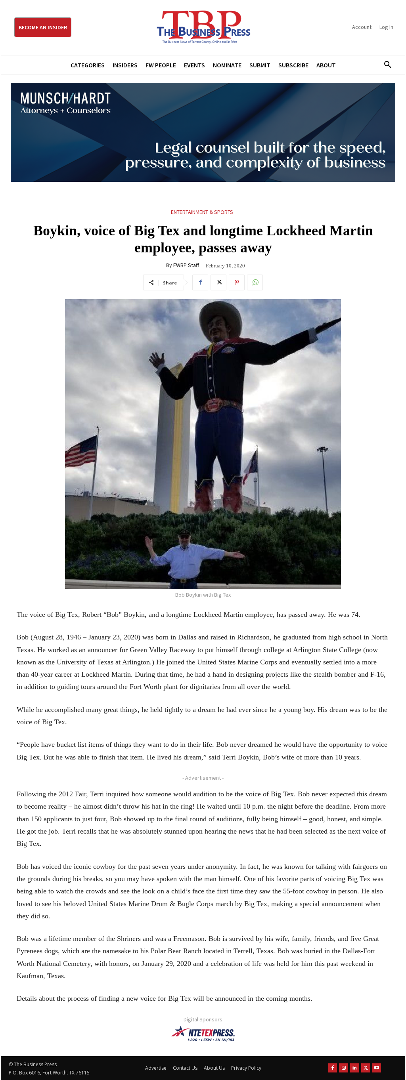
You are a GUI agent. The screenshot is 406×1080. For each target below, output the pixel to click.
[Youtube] (376, 1067)
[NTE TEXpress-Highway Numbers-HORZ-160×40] (203, 1034)
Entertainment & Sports (202, 212)
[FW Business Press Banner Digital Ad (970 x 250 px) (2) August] (203, 132)
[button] (385, 64)
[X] (218, 282)
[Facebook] (200, 282)
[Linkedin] (354, 1067)
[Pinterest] (237, 282)
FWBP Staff (186, 265)
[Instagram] (343, 1067)
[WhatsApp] (255, 282)
